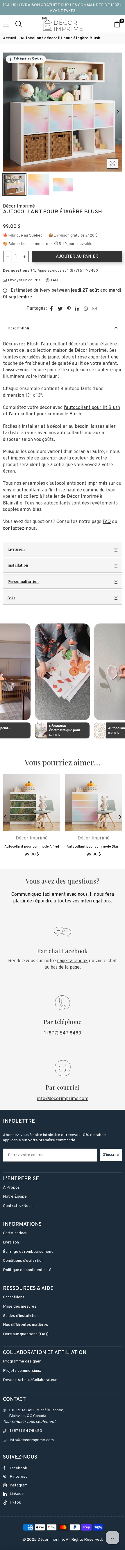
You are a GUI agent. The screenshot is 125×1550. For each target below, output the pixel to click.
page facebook (72, 961)
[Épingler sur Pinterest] (69, 308)
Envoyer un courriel (24, 280)
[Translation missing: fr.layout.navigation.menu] (6, 23)
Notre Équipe (15, 1196)
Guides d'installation (21, 1315)
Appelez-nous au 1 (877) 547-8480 (67, 270)
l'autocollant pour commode (45, 414)
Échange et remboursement (28, 1251)
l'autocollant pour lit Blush (92, 408)
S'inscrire (111, 1154)
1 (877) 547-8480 (62, 1033)
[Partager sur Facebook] (51, 308)
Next (117, 112)
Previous (7, 112)
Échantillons (13, 1297)
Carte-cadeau (15, 1233)
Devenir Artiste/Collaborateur (30, 1380)
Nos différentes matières (25, 1324)
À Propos (11, 1187)
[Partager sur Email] (94, 308)
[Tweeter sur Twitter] (60, 308)
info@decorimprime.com (62, 1099)
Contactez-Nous (18, 1205)
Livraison (16, 549)
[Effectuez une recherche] (19, 23)
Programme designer (22, 1361)
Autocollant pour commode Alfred (31, 846)
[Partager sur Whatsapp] (86, 308)
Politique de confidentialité (27, 1270)
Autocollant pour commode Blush (94, 846)
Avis (11, 597)
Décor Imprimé (19, 206)
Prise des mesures (19, 1306)
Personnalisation (23, 581)
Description (18, 327)
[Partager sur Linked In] (77, 308)
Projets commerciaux (22, 1370)
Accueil (9, 38)
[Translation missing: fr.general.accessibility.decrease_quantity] (7, 256)
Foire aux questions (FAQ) (26, 1334)
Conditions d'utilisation (23, 1260)
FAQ (54, 280)
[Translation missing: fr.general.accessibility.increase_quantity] (24, 256)
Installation (18, 565)
